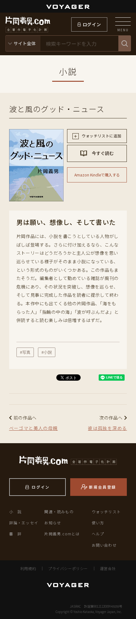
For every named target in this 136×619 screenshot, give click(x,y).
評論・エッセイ (23, 522)
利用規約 (28, 568)
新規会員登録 (102, 487)
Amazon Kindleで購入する (97, 174)
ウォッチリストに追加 (100, 135)
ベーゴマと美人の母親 (33, 428)
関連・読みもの (58, 511)
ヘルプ (98, 533)
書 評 (15, 533)
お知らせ (52, 522)
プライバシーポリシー (68, 568)
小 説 (15, 511)
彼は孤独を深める (107, 428)
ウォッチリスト (106, 511)
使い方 (98, 522)
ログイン (92, 24)
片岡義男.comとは (62, 533)
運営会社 (108, 568)
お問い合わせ (104, 545)
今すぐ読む (102, 153)
